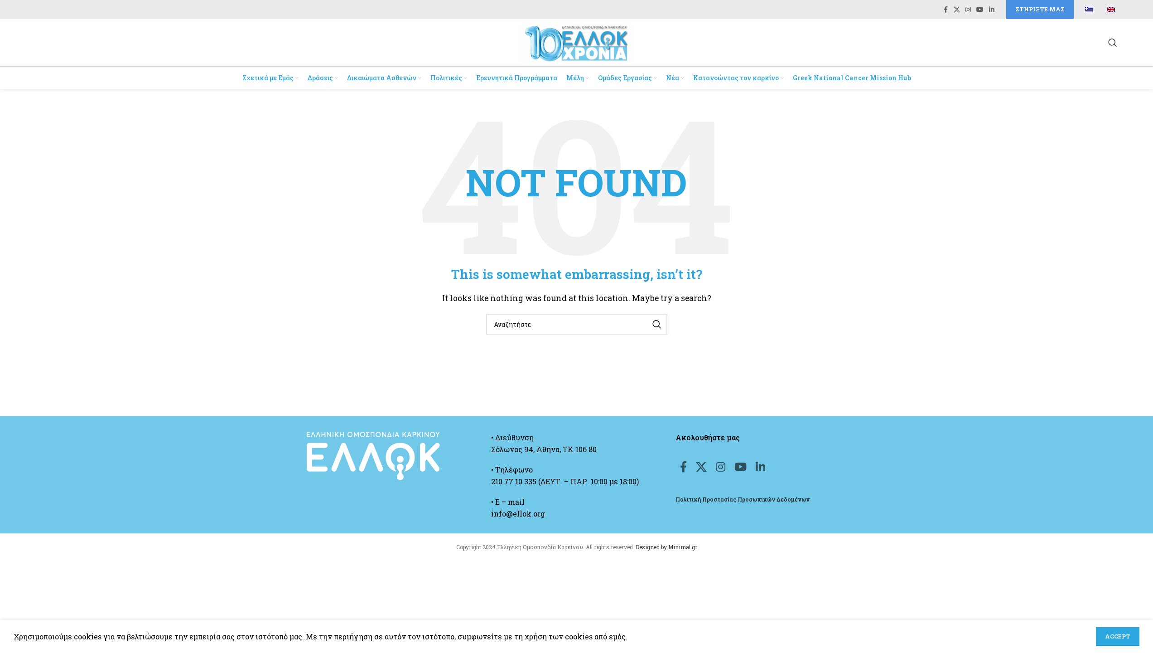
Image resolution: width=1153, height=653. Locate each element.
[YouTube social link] (980, 10)
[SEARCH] (656, 324)
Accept (1117, 636)
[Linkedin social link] (991, 10)
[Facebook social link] (945, 10)
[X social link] (957, 10)
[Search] (1113, 43)
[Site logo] (576, 41)
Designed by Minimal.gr (666, 547)
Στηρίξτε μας (1040, 9)
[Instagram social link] (968, 10)
